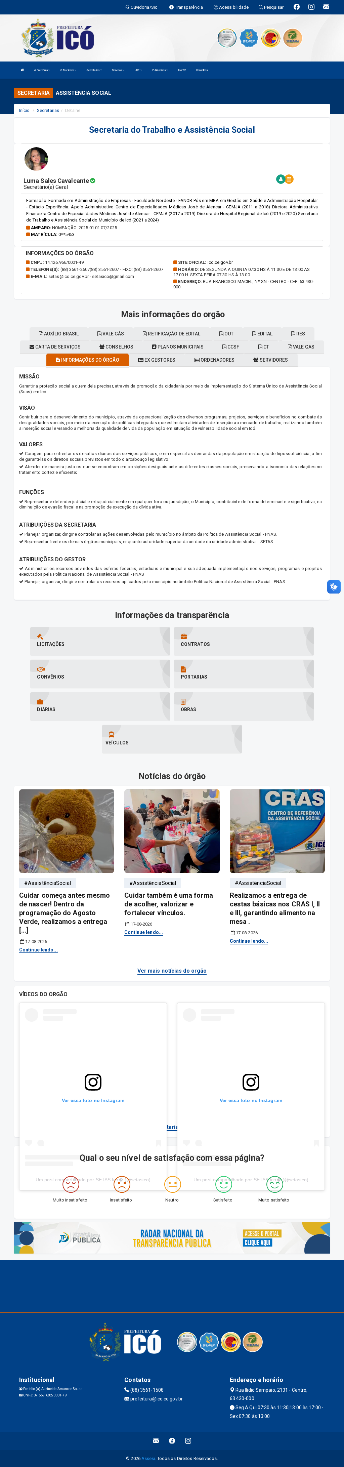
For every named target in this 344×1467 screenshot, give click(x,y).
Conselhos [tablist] (118, 347)
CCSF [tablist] (233, 347)
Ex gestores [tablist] (159, 360)
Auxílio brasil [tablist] (61, 333)
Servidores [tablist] (273, 360)
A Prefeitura (41, 70)
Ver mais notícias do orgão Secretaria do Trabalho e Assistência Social (172, 1127)
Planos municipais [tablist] (180, 347)
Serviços (117, 70)
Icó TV (182, 70)
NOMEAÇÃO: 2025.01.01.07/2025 (84, 227)
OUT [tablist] (228, 333)
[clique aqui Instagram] (188, 1441)
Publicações (159, 70)
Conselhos (202, 70)
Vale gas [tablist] (303, 347)
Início (24, 110)
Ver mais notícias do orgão (172, 971)
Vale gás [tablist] (112, 333)
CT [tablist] (265, 347)
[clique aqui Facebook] (172, 1441)
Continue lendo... (38, 949)
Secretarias (93, 70)
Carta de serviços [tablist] (57, 347)
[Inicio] (22, 70)
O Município (67, 70)
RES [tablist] (300, 333)
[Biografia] (281, 179)
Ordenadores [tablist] (217, 360)
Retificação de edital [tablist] (173, 333)
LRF (137, 70)
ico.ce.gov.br (220, 262)
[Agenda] (289, 179)
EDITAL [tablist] (264, 333)
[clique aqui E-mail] (156, 1441)
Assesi (148, 1458)
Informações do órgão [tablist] (89, 360)
